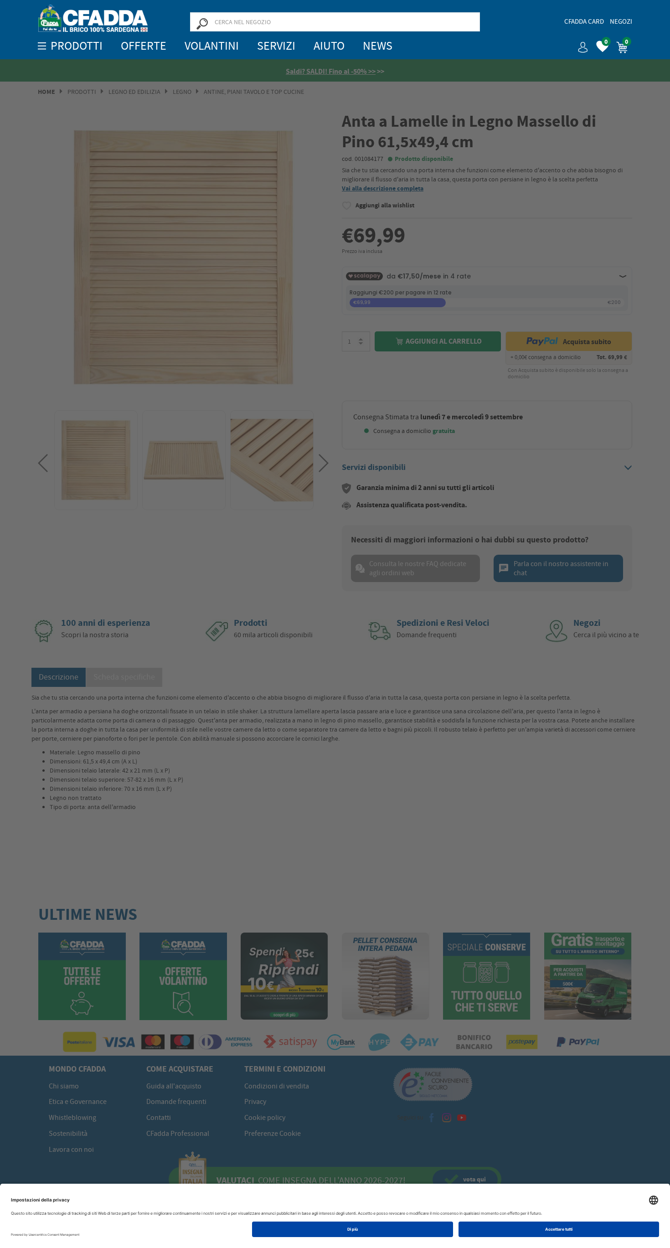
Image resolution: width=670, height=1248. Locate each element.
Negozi (621, 21)
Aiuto (329, 45)
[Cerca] (202, 23)
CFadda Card (584, 21)
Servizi (276, 45)
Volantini (212, 45)
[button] (579, 44)
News (377, 45)
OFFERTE (143, 45)
